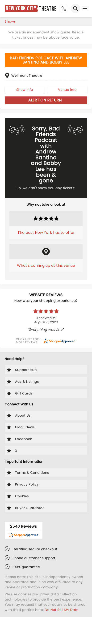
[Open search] (75, 8)
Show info (24, 89)
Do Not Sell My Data (62, 609)
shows (10, 21)
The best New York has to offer (46, 232)
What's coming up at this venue (46, 265)
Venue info (67, 89)
